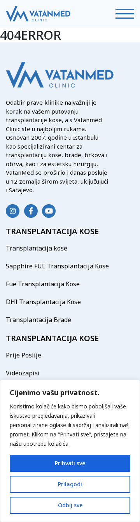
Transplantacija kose (36, 248)
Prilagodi (70, 484)
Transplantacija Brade (38, 319)
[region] (70, 451)
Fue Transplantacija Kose (43, 284)
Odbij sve (70, 505)
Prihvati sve (70, 463)
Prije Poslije (23, 355)
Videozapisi (23, 373)
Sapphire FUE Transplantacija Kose (57, 266)
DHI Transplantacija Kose (43, 302)
